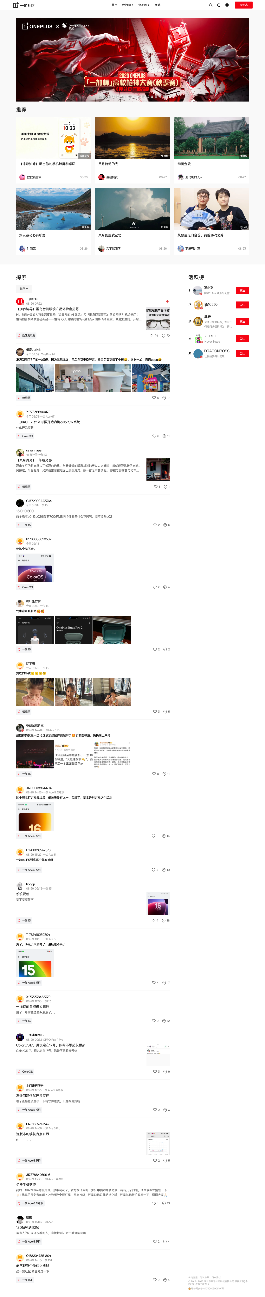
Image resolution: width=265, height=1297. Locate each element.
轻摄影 (164, 155)
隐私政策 (204, 1277)
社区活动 (84, 155)
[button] (227, 5)
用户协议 (216, 1277)
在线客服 (193, 1277)
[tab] (21, 278)
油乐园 (243, 227)
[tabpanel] (93, 786)
